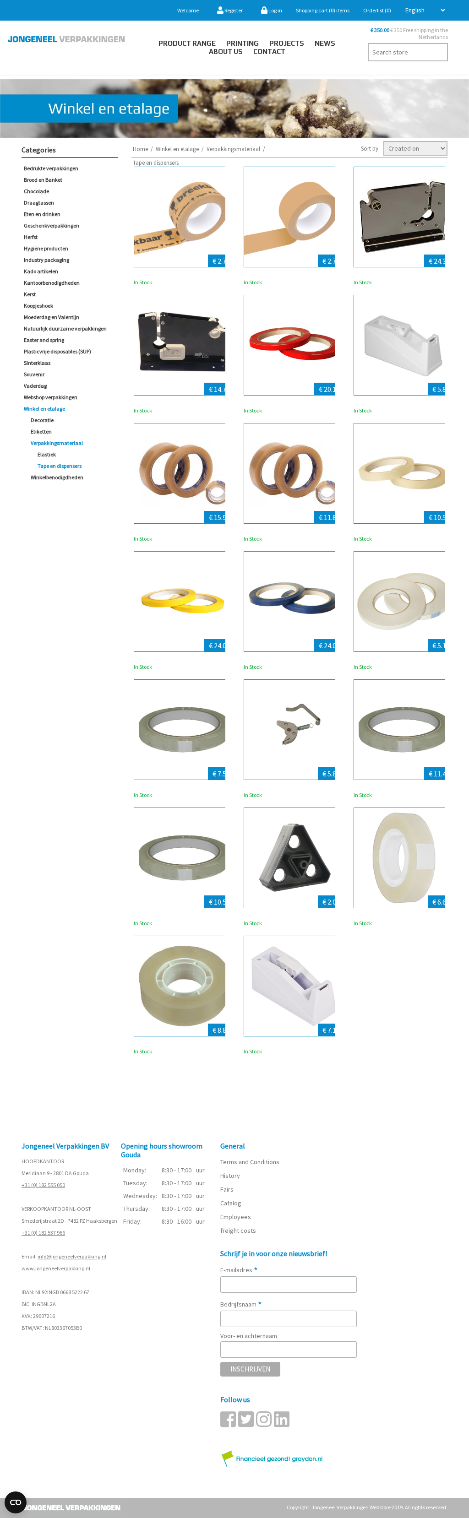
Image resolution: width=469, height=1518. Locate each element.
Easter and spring (44, 339)
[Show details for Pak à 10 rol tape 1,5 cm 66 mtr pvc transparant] (184, 473)
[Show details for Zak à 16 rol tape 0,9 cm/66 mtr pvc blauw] (294, 601)
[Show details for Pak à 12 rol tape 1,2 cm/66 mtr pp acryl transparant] (184, 729)
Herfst (31, 236)
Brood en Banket (43, 179)
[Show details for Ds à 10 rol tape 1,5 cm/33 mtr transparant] (184, 986)
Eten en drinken (42, 214)
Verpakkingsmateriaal (57, 442)
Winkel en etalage (44, 408)
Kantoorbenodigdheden (52, 282)
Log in (274, 10)
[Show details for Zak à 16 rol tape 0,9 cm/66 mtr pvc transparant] (404, 473)
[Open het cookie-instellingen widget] (16, 1502)
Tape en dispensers (60, 465)
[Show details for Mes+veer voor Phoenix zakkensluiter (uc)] (294, 729)
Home (140, 149)
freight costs (238, 1230)
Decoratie (42, 420)
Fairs (227, 1189)
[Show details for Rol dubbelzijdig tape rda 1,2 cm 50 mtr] (404, 601)
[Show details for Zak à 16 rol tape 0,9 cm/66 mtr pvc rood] (294, 345)
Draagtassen (39, 202)
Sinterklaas (37, 362)
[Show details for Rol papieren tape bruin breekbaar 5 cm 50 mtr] (184, 217)
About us (226, 51)
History (230, 1175)
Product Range (187, 43)
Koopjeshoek (38, 305)
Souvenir (34, 374)
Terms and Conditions (249, 1162)
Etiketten (41, 431)
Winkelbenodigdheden (57, 477)
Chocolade (36, 191)
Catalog (230, 1203)
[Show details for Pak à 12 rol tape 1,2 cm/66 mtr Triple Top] (404, 729)
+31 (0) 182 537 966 (43, 1232)
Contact (269, 51)
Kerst (30, 294)
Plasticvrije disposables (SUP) (57, 351)
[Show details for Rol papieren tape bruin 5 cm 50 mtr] (294, 217)
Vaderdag (35, 385)
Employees (235, 1217)
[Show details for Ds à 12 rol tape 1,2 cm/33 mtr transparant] (404, 858)
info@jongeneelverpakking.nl (72, 1256)
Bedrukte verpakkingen (51, 168)
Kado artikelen (41, 271)
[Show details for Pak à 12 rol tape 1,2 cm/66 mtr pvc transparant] (294, 473)
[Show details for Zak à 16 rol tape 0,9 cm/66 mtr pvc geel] (184, 601)
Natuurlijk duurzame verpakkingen (65, 328)
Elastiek (47, 454)
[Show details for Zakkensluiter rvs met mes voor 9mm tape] (404, 217)
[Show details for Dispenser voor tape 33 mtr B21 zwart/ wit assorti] (404, 345)
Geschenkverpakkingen (51, 225)
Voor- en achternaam (248, 1336)
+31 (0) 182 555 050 (43, 1185)
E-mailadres (239, 1270)
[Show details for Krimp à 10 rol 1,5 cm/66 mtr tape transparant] (184, 858)
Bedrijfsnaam (241, 1304)
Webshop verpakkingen (50, 397)
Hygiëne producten (46, 248)
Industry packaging (46, 259)
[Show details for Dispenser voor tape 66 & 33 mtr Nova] (294, 986)
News (325, 43)
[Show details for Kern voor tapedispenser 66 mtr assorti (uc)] (294, 858)
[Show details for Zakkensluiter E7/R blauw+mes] (184, 345)
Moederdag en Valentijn (51, 317)
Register (233, 10)
